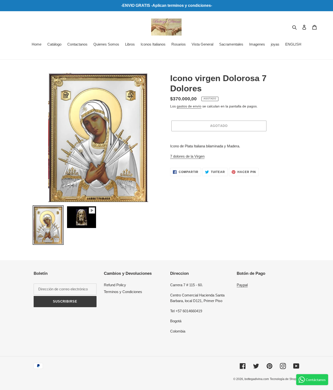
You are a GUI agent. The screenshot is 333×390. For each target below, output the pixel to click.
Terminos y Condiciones (123, 292)
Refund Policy (115, 285)
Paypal (242, 285)
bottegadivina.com (257, 379)
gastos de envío (189, 106)
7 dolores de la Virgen (187, 156)
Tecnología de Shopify (284, 379)
